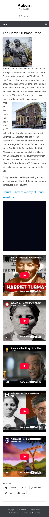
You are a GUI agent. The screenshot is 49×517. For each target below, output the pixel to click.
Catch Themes (34, 513)
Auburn (24, 5)
